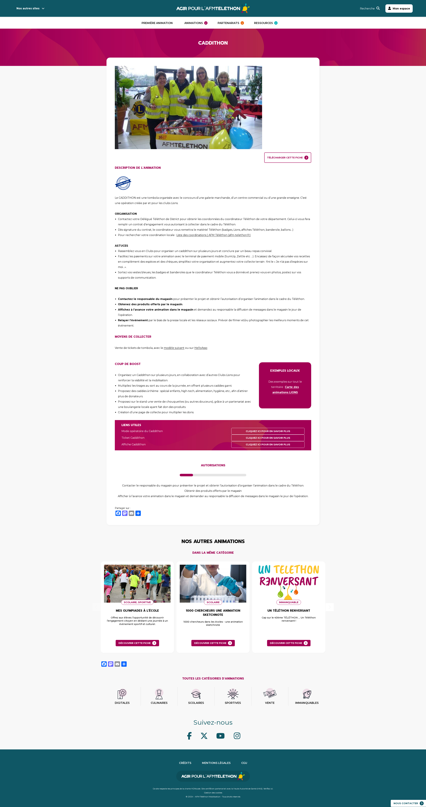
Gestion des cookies (213, 792)
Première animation (157, 23)
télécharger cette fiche (285, 157)
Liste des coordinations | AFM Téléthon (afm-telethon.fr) (213, 235)
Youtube (209, 738)
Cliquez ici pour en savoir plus (268, 431)
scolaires (196, 702)
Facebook (186, 738)
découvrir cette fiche (134, 643)
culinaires (159, 702)
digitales (122, 702)
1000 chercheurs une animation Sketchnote (213, 612)
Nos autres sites (27, 8)
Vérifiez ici (268, 788)
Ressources (263, 23)
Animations (193, 23)
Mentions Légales (216, 763)
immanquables (307, 702)
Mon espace (401, 8)
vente (270, 702)
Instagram (226, 738)
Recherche (367, 8)
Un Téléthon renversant (288, 610)
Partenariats (228, 23)
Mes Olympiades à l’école (137, 610)
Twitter (193, 738)
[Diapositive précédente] (96, 607)
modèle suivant (174, 347)
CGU (244, 763)
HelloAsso (200, 347)
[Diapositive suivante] (330, 607)
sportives (233, 702)
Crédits (185, 763)
